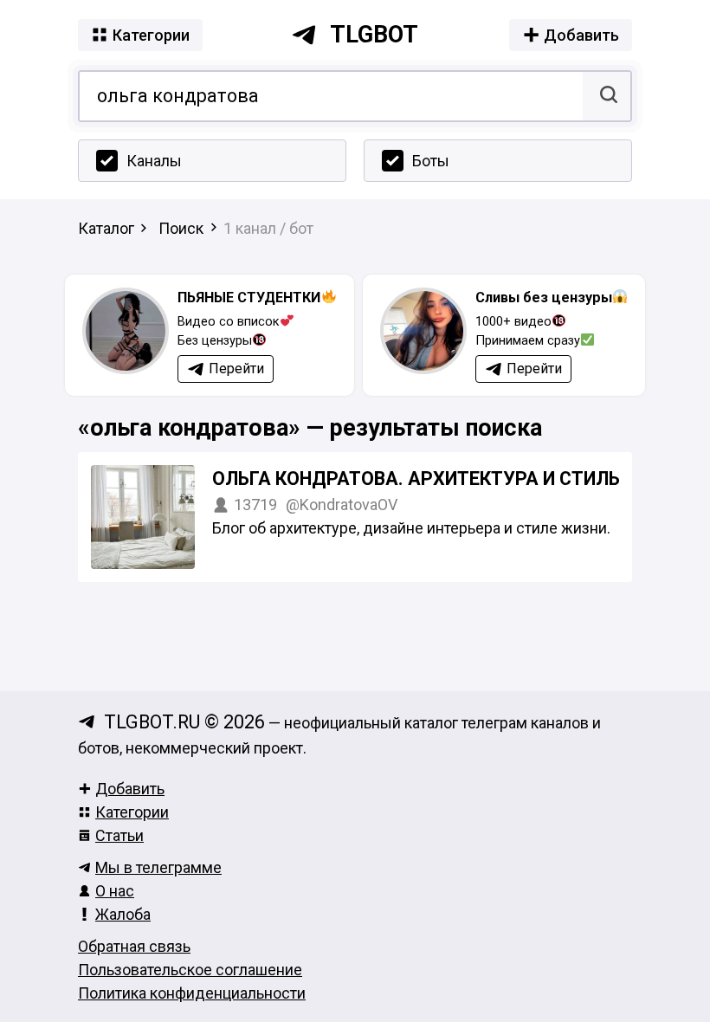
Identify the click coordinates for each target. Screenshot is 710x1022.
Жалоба (123, 914)
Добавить (130, 788)
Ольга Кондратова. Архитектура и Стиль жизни (451, 478)
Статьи (119, 835)
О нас (114, 891)
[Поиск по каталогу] (606, 96)
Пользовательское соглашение (190, 970)
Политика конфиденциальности (192, 993)
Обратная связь (134, 946)
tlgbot (374, 35)
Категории (132, 812)
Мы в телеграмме (158, 867)
